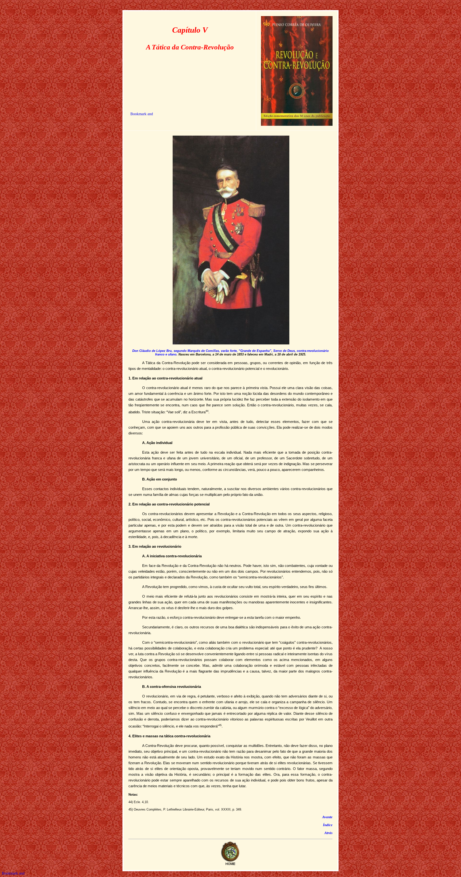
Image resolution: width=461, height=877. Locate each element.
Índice (328, 825)
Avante (327, 817)
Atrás (328, 833)
